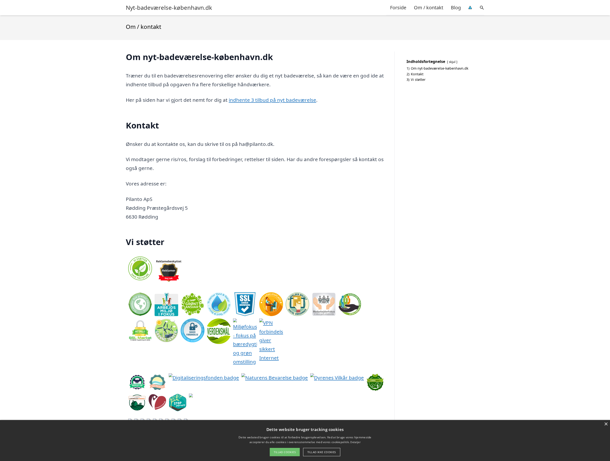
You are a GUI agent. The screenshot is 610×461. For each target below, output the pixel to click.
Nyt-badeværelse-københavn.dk (169, 7)
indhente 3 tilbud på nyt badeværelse (272, 100)
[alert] (305, 440)
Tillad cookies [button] (285, 452)
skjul (452, 62)
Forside (398, 7)
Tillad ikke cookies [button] (321, 452)
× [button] (606, 424)
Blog (456, 7)
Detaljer (355, 442)
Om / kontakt (428, 7)
